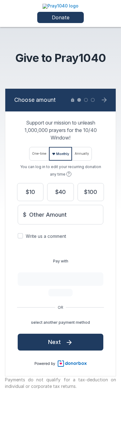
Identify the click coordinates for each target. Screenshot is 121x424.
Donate (60, 17)
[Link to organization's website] (60, 5)
